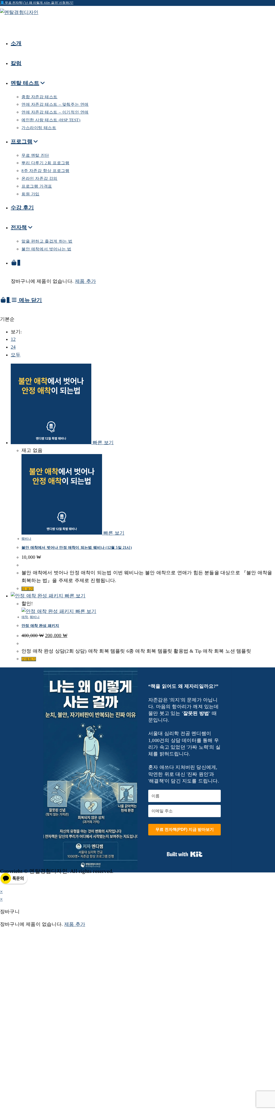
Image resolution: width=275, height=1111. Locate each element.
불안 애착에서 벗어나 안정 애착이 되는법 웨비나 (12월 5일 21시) (76, 548)
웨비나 (26, 538)
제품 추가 (85, 281)
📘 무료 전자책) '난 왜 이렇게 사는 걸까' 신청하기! (36, 3)
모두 (15, 354)
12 (13, 339)
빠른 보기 (102, 442)
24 (13, 347)
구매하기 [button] (29, 659)
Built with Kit (184, 854)
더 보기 (27, 589)
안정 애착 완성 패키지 (40, 626)
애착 (24, 617)
